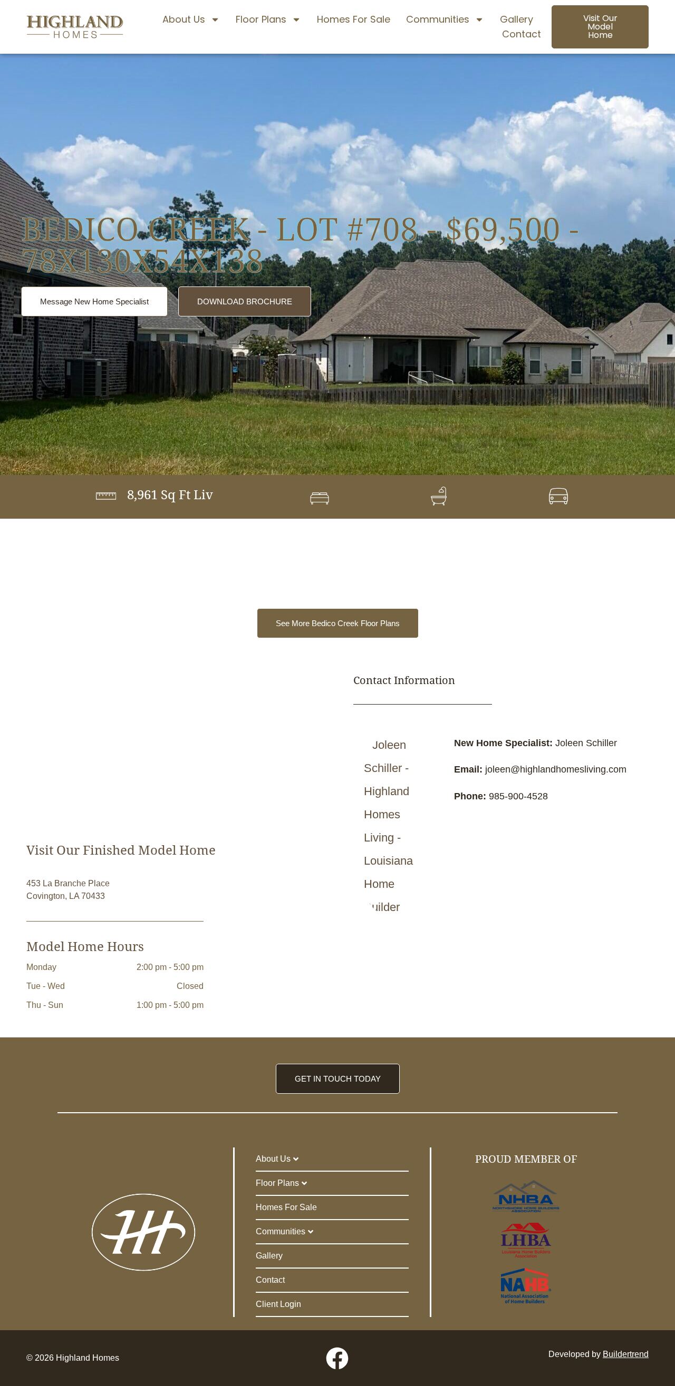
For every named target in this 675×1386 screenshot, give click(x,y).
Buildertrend (626, 1354)
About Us (183, 19)
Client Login (278, 1304)
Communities (437, 19)
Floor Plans (261, 19)
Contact (521, 34)
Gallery (516, 19)
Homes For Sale (353, 19)
